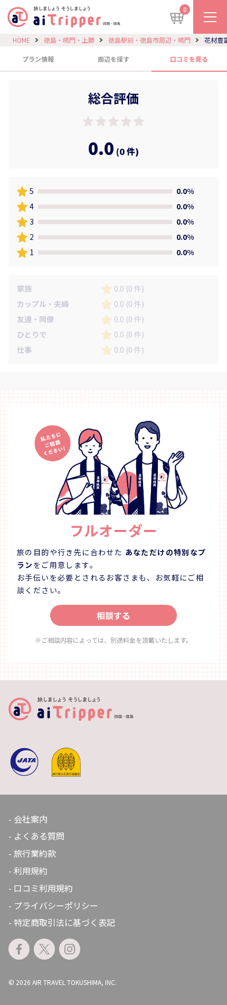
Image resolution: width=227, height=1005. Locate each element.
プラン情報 (38, 58)
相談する (113, 615)
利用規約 (31, 870)
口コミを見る (189, 58)
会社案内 (31, 819)
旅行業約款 (35, 853)
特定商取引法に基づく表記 (64, 922)
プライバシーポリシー (56, 905)
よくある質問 (39, 835)
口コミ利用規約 (43, 888)
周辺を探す (113, 58)
